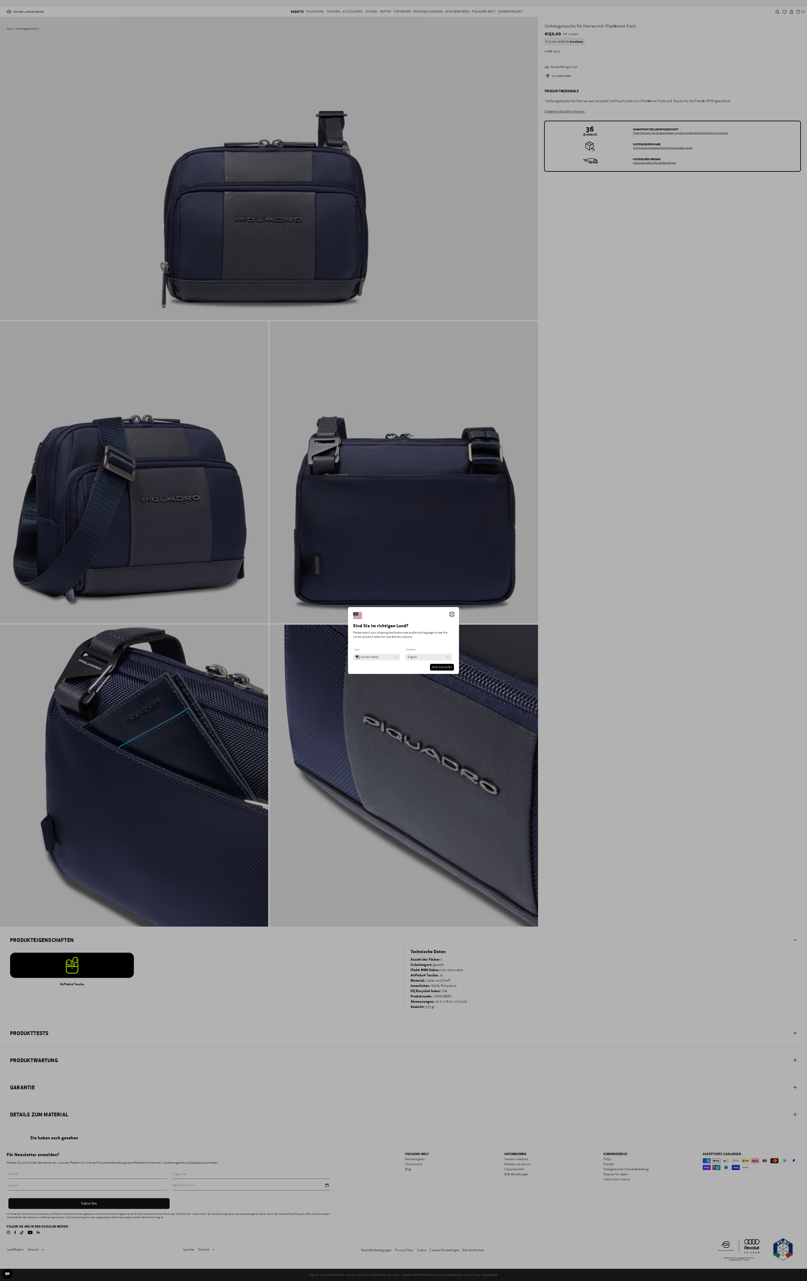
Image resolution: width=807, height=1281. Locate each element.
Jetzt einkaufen (442, 667)
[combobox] (367, 657)
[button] (452, 614)
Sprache (410, 649)
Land (356, 649)
